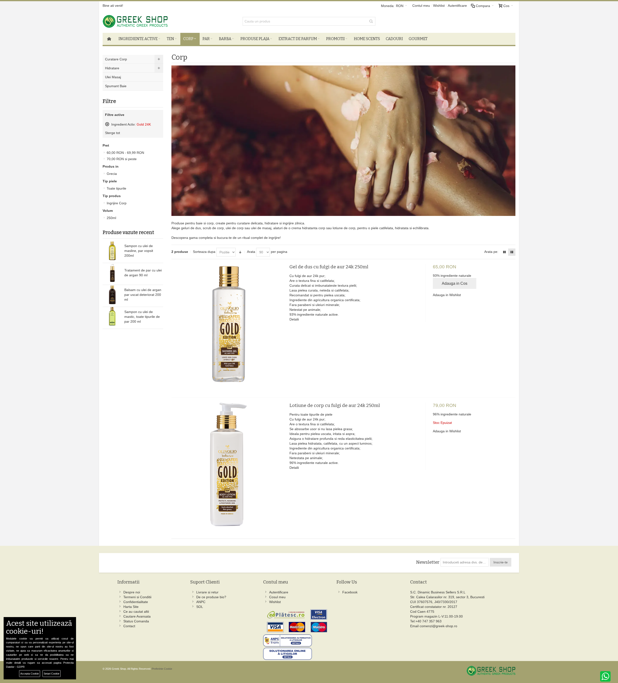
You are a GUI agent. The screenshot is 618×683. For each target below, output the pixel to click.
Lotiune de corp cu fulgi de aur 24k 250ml (334, 405)
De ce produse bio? (211, 597)
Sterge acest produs (107, 124)
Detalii (294, 319)
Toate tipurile (116, 188)
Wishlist (439, 5)
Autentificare (457, 5)
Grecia (112, 174)
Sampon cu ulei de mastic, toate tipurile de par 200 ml (142, 316)
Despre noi (131, 592)
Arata (251, 252)
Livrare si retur (207, 592)
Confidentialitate (135, 602)
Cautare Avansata (137, 616)
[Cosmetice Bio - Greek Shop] (157, 21)
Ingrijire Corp (116, 203)
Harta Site (131, 607)
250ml (111, 218)
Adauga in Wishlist (447, 295)
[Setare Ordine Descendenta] (240, 252)
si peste (122, 159)
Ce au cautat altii (136, 611)
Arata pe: (491, 252)
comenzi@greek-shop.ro (438, 626)
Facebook (350, 592)
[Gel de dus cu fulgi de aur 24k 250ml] (228, 328)
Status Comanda (136, 621)
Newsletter (427, 562)
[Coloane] (504, 252)
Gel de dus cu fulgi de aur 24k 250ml (328, 267)
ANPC (200, 602)
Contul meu (421, 5)
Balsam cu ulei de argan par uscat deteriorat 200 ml (142, 294)
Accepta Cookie (29, 673)
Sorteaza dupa (204, 252)
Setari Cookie (51, 673)
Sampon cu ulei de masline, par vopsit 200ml (138, 250)
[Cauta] (371, 21)
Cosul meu (277, 597)
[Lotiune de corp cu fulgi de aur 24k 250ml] (228, 467)
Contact (129, 626)
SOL (199, 607)
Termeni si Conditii (137, 597)
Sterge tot (112, 133)
